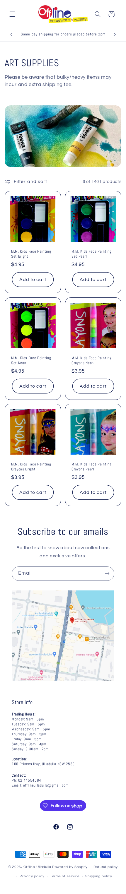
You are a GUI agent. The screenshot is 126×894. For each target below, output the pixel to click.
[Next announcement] (114, 34)
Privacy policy (32, 876)
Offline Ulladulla (37, 867)
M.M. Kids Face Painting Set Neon (31, 360)
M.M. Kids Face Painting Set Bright (31, 254)
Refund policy (105, 867)
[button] (12, 14)
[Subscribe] (107, 573)
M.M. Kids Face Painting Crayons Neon (91, 360)
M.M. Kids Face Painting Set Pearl (91, 254)
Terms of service (65, 876)
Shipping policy (98, 876)
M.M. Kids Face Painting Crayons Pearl (91, 467)
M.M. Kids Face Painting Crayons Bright (31, 467)
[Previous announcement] (11, 34)
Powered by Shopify (70, 867)
